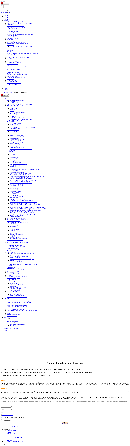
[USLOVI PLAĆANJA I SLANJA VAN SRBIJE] (7, 415)
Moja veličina (9, 92)
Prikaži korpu (4, 12)
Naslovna (3, 92)
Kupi (9, 12)
